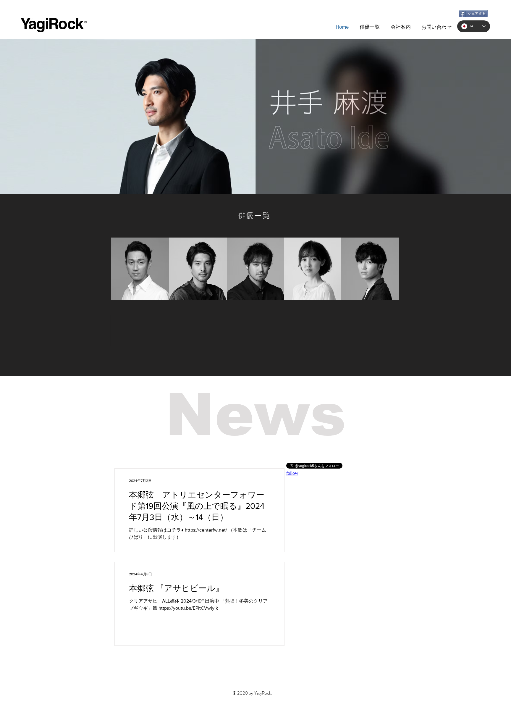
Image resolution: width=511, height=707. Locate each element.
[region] (140, 269)
